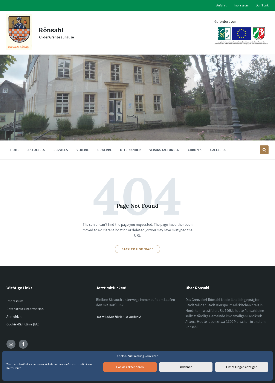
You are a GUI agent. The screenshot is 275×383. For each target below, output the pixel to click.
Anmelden (13, 316)
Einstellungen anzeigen (241, 367)
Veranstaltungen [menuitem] (164, 150)
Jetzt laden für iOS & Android (118, 317)
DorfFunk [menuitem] (262, 5)
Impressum (14, 301)
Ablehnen (186, 367)
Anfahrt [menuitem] (221, 5)
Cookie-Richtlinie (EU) (22, 324)
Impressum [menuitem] (241, 5)
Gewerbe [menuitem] (104, 150)
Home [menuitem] (14, 150)
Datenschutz (13, 367)
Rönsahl (51, 30)
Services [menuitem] (60, 150)
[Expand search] (264, 149)
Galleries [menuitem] (218, 150)
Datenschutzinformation (25, 309)
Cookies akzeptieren (130, 367)
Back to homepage (137, 249)
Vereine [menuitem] (82, 150)
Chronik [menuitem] (195, 150)
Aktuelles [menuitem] (36, 150)
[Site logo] (19, 49)
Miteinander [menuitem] (130, 150)
